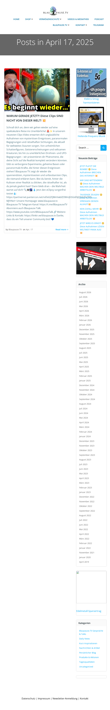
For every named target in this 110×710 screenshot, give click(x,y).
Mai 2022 (83, 529)
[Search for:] (88, 148)
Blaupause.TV (60, 25)
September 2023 (87, 455)
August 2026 (85, 292)
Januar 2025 (85, 380)
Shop (28, 19)
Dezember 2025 (86, 329)
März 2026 (84, 315)
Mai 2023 (83, 473)
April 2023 (84, 478)
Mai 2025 (83, 362)
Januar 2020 (85, 557)
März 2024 (84, 427)
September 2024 (87, 399)
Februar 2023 (85, 487)
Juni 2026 (83, 301)
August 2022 (85, 515)
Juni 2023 (83, 469)
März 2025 (84, 371)
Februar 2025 (85, 376)
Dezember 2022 (86, 496)
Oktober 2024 (85, 394)
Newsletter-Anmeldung (65, 698)
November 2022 (86, 501)
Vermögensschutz (49, 19)
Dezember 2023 (86, 441)
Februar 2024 (85, 431)
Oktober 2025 (85, 338)
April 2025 (84, 366)
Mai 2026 (83, 306)
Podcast (99, 19)
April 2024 (84, 422)
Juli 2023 (83, 464)
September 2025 (87, 343)
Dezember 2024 (86, 385)
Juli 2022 (83, 520)
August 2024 (85, 403)
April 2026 (84, 310)
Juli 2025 (83, 352)
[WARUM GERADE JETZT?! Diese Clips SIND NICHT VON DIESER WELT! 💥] (37, 89)
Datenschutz (28, 698)
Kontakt (80, 25)
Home (16, 19)
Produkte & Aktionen (89, 657)
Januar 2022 (85, 548)
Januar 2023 (85, 492)
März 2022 (84, 538)
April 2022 (84, 534)
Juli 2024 (83, 408)
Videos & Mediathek (78, 19)
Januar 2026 (85, 324)
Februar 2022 (85, 543)
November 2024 (86, 389)
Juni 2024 (83, 413)
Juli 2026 (83, 297)
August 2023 (85, 459)
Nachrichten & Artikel (89, 648)
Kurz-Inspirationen (88, 643)
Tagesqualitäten (87, 662)
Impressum (44, 698)
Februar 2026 (85, 320)
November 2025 (86, 334)
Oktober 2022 (85, 506)
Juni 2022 (83, 524)
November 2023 (86, 445)
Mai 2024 (83, 417)
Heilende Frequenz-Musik (91, 136)
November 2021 (86, 552)
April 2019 (84, 562)
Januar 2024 (85, 436)
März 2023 (84, 482)
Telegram (98, 25)
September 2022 (87, 510)
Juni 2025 (83, 357)
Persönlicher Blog (87, 652)
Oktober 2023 (85, 450)
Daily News (84, 638)
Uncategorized (86, 666)
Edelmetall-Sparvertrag (88, 611)
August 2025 (85, 348)
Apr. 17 (29, 229)
